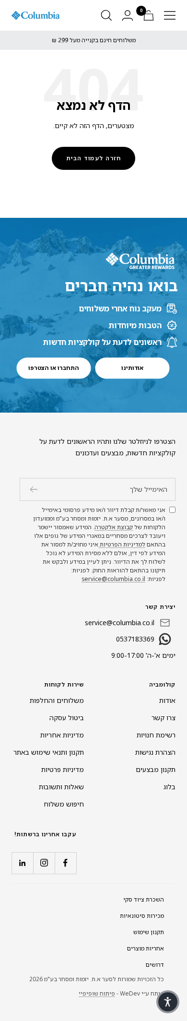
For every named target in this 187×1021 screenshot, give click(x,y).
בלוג (169, 786)
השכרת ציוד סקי (143, 899)
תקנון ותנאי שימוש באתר (48, 752)
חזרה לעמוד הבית (93, 158)
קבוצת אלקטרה (113, 527)
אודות (167, 700)
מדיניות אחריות (62, 734)
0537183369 (135, 638)
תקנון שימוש (148, 932)
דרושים (155, 965)
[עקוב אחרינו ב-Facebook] (65, 863)
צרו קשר (163, 717)
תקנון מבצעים (155, 769)
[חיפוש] (106, 15)
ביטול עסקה (66, 717)
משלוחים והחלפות (57, 700)
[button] (167, 1001)
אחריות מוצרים (145, 948)
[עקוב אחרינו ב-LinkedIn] (22, 863)
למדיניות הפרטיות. (121, 544)
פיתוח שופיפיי (97, 993)
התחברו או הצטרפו (53, 368)
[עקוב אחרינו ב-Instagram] (44, 863)
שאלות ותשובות (61, 786)
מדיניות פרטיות (62, 769)
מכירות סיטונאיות (142, 916)
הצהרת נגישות (155, 752)
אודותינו (132, 368)
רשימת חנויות (156, 734)
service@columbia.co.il (113, 579)
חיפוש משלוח (64, 803)
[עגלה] (148, 15)
